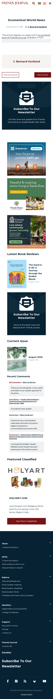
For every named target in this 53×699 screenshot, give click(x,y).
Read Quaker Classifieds (12, 588)
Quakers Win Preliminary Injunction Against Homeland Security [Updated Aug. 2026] (24, 401)
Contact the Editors (10, 547)
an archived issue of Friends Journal (26, 36)
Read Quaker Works (10, 592)
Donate (5, 629)
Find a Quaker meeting (11, 585)
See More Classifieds (26, 521)
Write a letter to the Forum (13, 564)
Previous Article (10, 75)
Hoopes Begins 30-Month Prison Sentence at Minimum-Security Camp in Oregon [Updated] (26, 437)
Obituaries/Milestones (11, 581)
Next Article (42, 75)
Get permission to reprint (12, 568)
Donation (6, 652)
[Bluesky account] (34, 681)
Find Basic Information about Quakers (17, 595)
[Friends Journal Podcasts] (16, 681)
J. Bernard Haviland (37, 27)
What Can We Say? (29, 382)
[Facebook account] (8, 681)
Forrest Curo (13, 415)
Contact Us (6, 633)
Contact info (7, 646)
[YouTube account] (44, 681)
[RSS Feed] (25, 681)
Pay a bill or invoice (10, 626)
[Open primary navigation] (49, 3)
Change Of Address (10, 612)
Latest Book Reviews (23, 254)
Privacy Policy (26, 694)
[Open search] (33, 3)
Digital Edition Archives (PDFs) (14, 609)
